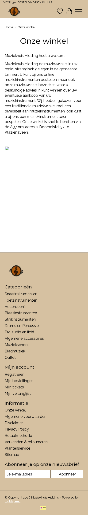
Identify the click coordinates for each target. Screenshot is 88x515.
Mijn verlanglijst (18, 393)
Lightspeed (12, 501)
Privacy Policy (17, 429)
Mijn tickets (14, 387)
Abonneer (67, 474)
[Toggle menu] (78, 11)
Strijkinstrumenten (20, 319)
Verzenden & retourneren (26, 442)
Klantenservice (17, 448)
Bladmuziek (15, 351)
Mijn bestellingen (19, 381)
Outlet (10, 357)
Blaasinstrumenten (21, 313)
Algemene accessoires (24, 338)
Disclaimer (14, 423)
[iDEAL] (43, 508)
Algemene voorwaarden (25, 416)
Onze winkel (15, 410)
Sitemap (12, 454)
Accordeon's (16, 306)
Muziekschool (17, 345)
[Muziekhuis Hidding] (14, 11)
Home (9, 27)
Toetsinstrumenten (21, 300)
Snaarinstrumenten (21, 294)
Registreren (14, 374)
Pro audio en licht (19, 332)
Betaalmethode (18, 435)
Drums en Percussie (22, 325)
